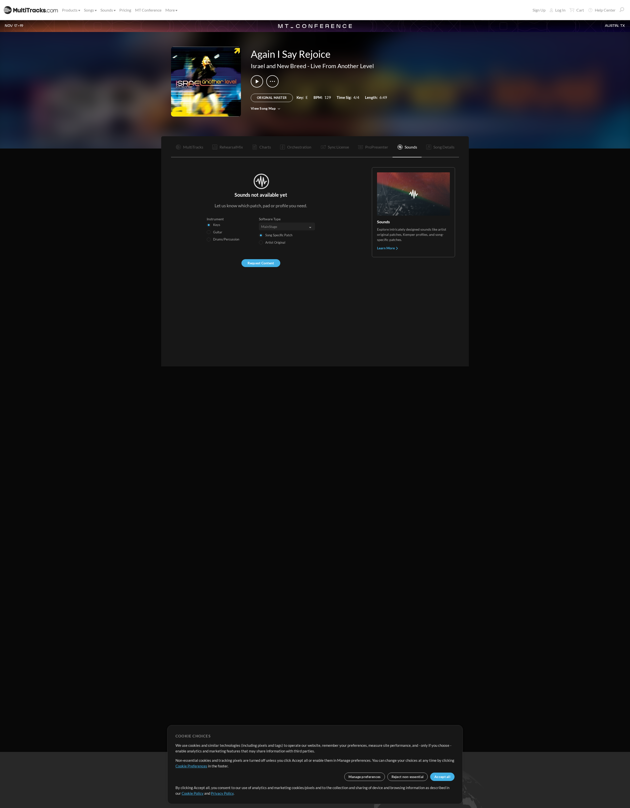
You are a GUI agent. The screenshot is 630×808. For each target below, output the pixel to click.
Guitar (217, 232)
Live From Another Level (342, 65)
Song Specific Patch (278, 235)
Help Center (605, 10)
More (170, 10)
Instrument (215, 219)
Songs (89, 10)
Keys (216, 225)
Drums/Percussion (226, 239)
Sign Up (539, 10)
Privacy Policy (222, 793)
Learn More (386, 248)
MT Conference (148, 10)
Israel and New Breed (278, 65)
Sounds (106, 10)
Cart (580, 10)
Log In (560, 10)
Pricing (125, 10)
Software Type (270, 219)
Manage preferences (364, 777)
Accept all (442, 777)
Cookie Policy (193, 793)
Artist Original (275, 242)
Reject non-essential (408, 777)
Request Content (261, 263)
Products (70, 10)
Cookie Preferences (191, 766)
